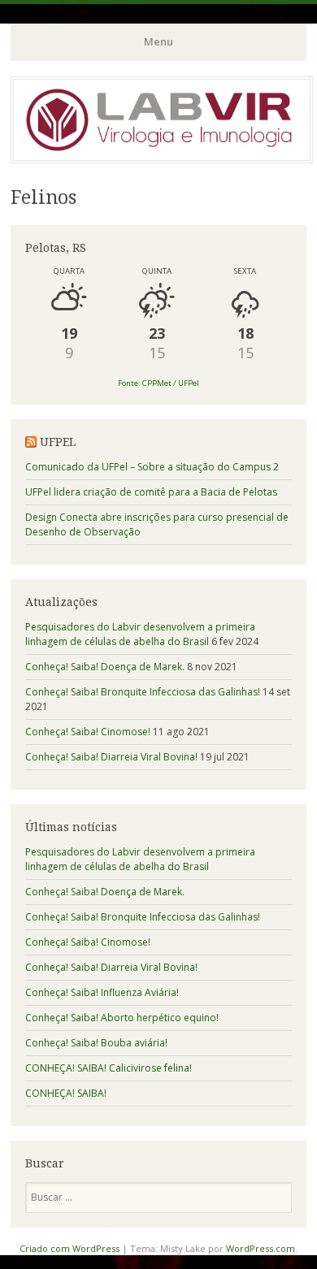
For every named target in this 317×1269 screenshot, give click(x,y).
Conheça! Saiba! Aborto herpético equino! (122, 1017)
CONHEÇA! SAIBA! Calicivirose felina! (108, 1068)
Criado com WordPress (69, 1248)
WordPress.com (260, 1248)
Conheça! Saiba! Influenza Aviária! (102, 992)
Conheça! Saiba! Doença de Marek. (105, 666)
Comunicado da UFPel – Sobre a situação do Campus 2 (152, 467)
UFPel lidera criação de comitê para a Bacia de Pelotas (151, 492)
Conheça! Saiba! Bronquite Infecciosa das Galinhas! (142, 692)
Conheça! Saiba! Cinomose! (87, 731)
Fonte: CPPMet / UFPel (158, 383)
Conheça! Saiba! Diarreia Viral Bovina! (111, 757)
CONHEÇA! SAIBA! (65, 1093)
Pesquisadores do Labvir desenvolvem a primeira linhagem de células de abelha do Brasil (140, 634)
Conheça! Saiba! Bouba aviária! (96, 1043)
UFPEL (58, 441)
